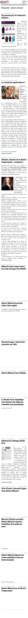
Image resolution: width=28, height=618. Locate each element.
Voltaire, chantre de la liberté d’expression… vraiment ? (14, 160)
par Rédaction (12, 13)
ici (13, 582)
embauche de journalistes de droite (14, 111)
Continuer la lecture (6, 153)
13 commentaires (21, 301)
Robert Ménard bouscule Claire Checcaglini (11, 304)
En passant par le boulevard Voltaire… (13, 16)
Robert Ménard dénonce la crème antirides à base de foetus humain (12, 557)
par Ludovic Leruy (13, 80)
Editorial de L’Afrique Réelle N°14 (13, 441)
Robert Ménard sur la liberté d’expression (13, 589)
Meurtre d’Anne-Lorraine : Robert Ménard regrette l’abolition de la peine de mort (12, 523)
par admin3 (13, 397)
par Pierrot (12, 264)
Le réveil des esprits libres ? (13, 82)
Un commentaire (21, 486)
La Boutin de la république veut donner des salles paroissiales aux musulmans (12, 402)
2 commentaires (21, 339)
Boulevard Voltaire (22, 90)
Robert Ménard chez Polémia (13, 373)
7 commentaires (21, 370)
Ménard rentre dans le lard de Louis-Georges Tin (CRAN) (13, 267)
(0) (24, 397)
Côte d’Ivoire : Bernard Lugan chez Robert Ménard (14, 489)
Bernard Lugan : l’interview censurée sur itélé (13, 343)
